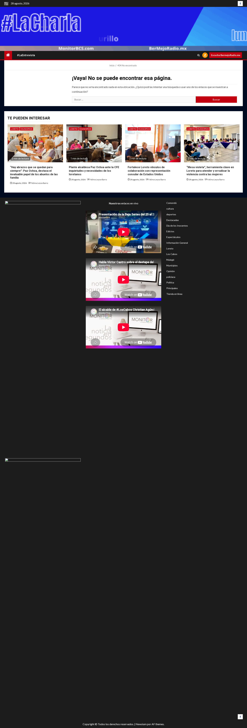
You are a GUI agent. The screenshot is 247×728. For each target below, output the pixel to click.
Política (170, 282)
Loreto (15, 129)
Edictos (170, 231)
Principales (172, 288)
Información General (177, 242)
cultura (170, 208)
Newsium (141, 724)
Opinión (170, 271)
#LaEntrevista (26, 55)
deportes (171, 214)
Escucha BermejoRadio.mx (225, 55)
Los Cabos (171, 254)
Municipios (26, 129)
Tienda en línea (174, 293)
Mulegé (170, 259)
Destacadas (172, 220)
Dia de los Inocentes (177, 225)
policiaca (170, 276)
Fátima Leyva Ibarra (39, 183)
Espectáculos (173, 237)
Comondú (171, 202)
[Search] (198, 55)
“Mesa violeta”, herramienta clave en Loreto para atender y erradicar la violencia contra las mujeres (210, 171)
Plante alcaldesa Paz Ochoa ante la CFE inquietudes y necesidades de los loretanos (94, 171)
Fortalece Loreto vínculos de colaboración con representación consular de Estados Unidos (149, 171)
